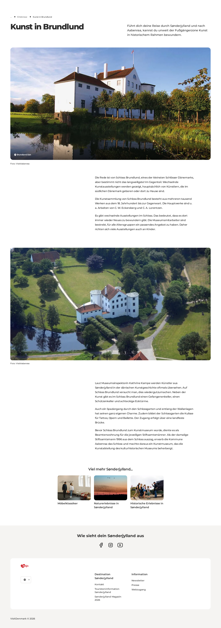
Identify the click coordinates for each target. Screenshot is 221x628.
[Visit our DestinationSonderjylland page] (101, 545)
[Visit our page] (110, 545)
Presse (135, 585)
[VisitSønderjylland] (30, 566)
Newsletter (138, 580)
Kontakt (99, 584)
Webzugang (139, 589)
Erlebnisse (22, 17)
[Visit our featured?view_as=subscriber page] (120, 545)
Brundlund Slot (24, 154)
